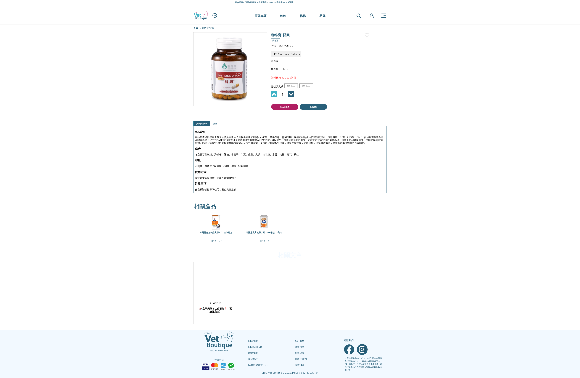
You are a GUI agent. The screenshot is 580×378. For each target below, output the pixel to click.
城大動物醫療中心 (258, 365)
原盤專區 (261, 16)
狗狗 (283, 16)
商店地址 (253, 359)
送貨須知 (299, 365)
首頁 (195, 28)
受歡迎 (275, 40)
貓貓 (303, 16)
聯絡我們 (253, 353)
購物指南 (299, 347)
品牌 (322, 16)
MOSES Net (312, 373)
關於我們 (253, 341)
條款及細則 (301, 359)
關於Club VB (255, 347)
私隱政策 (299, 353)
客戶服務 (299, 341)
